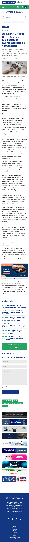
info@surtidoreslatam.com (17, 511)
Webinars (5, 406)
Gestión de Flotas (7, 400)
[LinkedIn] (20, 7)
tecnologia (19, 403)
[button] (9, 2)
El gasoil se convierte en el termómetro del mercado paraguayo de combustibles (12, 312)
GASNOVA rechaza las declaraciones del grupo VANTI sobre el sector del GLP (12, 338)
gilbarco (15, 400)
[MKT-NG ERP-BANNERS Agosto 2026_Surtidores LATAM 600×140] (14, 445)
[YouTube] (22, 7)
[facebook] (16, 347)
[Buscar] (5, 17)
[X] (14, 7)
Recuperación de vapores (9, 403)
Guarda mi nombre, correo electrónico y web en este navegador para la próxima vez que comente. (15, 387)
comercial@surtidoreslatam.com (14, 508)
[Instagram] (18, 7)
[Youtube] (16, 519)
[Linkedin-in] (8, 519)
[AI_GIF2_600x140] (14, 424)
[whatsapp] (19, 347)
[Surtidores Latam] (14, 12)
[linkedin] (9, 347)
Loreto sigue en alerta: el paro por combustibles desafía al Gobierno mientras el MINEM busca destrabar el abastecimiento (14, 325)
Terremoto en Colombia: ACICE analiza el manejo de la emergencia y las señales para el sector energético (14, 319)
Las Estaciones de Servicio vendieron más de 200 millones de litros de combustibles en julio (13, 332)
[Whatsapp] (20, 519)
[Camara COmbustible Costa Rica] (14, 481)
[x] (13, 347)
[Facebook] (16, 7)
